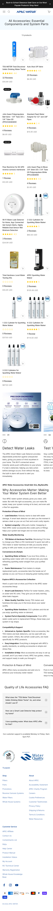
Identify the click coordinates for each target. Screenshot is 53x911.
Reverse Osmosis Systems (13, 793)
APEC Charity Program (38, 789)
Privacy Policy (34, 806)
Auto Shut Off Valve (35, 67)
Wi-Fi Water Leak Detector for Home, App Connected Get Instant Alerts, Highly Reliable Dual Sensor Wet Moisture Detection (13, 225)
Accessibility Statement (38, 785)
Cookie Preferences (37, 797)
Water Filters (7, 797)
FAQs (4, 844)
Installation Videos (9, 857)
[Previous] (2, 4)
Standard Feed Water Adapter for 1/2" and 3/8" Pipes (37, 116)
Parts (4, 785)
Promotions (6, 789)
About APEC (34, 780)
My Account (7, 861)
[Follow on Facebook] (4, 885)
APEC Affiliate (7, 831)
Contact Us (6, 836)
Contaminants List (9, 840)
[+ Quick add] (23, 60)
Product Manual (8, 853)
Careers (32, 793)
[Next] (50, 4)
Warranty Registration (11, 870)
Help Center (7, 848)
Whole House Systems (11, 802)
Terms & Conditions (36, 814)
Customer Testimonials (38, 802)
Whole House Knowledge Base (12, 875)
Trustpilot (6, 768)
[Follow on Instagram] (10, 885)
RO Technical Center (10, 866)
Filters (4, 780)
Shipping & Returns (36, 810)
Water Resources (36, 819)
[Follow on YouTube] (16, 885)
